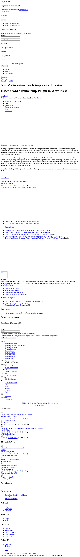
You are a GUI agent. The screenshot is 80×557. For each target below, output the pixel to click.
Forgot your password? (12, 23)
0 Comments (9, 105)
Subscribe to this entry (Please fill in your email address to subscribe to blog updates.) (31, 336)
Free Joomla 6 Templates (13, 301)
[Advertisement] (40, 128)
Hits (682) (14, 473)
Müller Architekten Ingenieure (30, 553)
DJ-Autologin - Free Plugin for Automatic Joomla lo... (23, 223)
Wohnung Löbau (6, 555)
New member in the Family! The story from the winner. (23, 234)
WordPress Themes (57, 238)
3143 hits (4, 420)
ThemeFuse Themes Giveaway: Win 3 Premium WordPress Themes (27, 238)
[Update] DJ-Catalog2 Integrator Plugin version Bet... (22, 221)
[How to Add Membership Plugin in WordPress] (17, 145)
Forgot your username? (12, 25)
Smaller (19, 101)
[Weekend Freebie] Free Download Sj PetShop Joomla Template (22, 428)
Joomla (22, 303)
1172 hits (4, 434)
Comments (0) (5, 455)
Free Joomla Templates (30, 301)
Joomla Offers (44, 232)
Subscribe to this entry (12, 107)
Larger (14, 101)
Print (6, 109)
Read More (11, 420)
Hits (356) (14, 455)
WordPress (37, 98)
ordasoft (10, 98)
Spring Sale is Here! (11, 303)
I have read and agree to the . (19, 334)
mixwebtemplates (13, 459)
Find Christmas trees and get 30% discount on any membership (25, 236)
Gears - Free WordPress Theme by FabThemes (16, 415)
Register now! (23, 10)
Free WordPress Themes (9, 416)
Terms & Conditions (28, 334)
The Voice (11, 424)
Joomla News (40, 230)
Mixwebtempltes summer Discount (12, 448)
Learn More (5, 178)
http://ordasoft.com (7, 285)
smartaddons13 (13, 438)
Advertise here (40, 405)
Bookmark (8, 111)
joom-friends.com (10, 553)
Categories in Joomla (12, 305)
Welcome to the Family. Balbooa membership (20, 230)
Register (4, 66)
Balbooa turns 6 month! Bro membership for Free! (21, 232)
